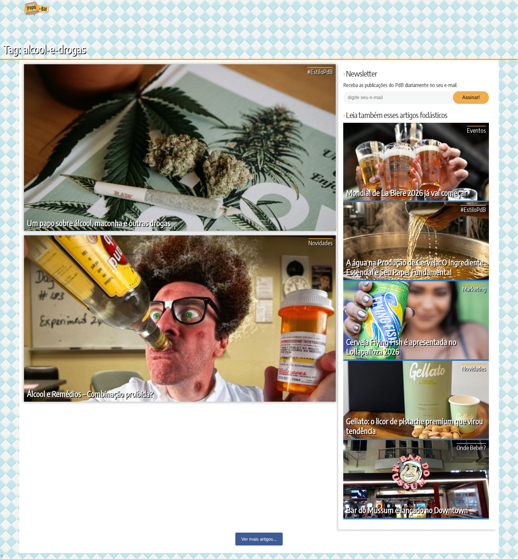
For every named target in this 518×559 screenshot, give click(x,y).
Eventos (476, 130)
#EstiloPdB (320, 71)
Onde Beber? (471, 447)
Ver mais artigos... (259, 539)
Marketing (474, 288)
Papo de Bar (36, 9)
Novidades (320, 242)
